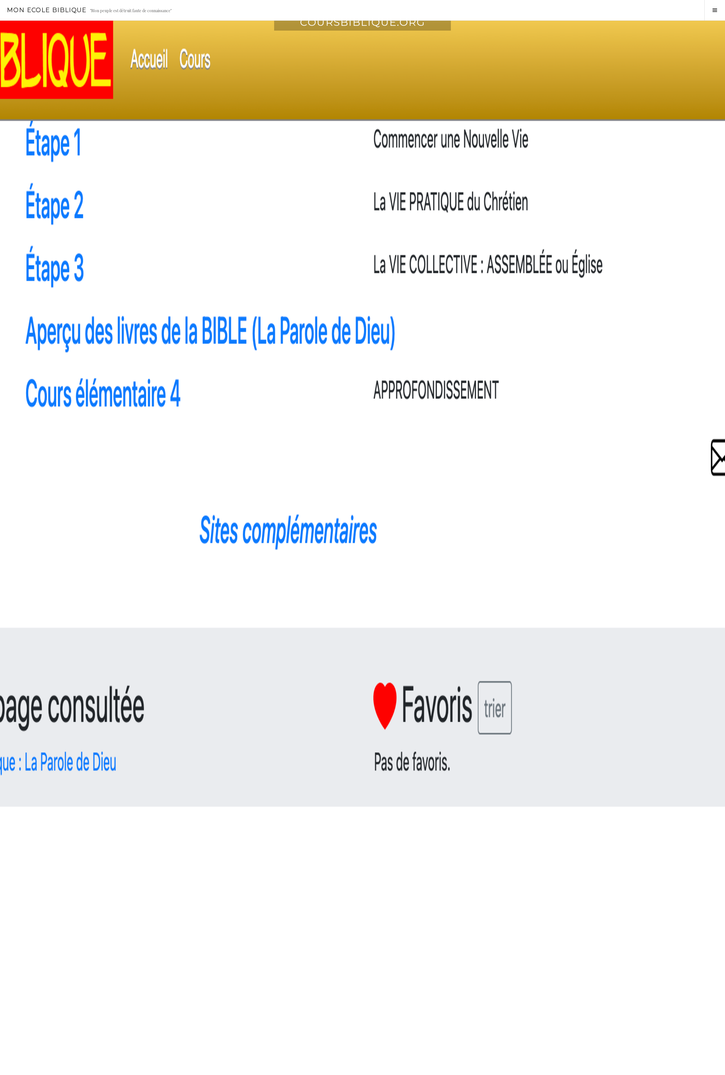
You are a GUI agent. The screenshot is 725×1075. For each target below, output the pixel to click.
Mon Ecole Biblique (47, 10)
